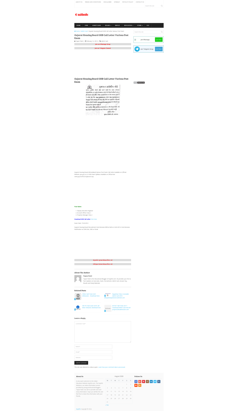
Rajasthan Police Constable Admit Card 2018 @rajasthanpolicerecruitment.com (116, 296)
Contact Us (140, 2)
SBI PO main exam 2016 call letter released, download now (91, 306)
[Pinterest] (143, 381)
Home (78, 25)
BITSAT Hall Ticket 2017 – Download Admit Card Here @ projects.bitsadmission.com (121, 307)
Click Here (94, 219)
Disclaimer (107, 2)
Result (117, 25)
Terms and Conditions (93, 2)
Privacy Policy (127, 2)
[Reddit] (136, 385)
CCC (148, 25)
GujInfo (78, 409)
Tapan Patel (79, 41)
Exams (107, 25)
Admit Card (96, 25)
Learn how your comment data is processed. (111, 367)
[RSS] (139, 385)
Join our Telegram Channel (103, 48)
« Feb (107, 405)
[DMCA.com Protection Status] (139, 83)
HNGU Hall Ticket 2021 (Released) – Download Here (91, 295)
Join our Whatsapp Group (102, 44)
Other (139, 25)
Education (128, 25)
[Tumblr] (158, 381)
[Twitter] (155, 381)
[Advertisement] (130, 15)
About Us (79, 2)
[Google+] (139, 381)
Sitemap (117, 2)
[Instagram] (147, 381)
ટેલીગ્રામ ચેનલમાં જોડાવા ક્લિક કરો (102, 264)
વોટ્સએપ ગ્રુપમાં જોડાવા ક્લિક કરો (102, 260)
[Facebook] (136, 381)
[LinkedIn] (151, 381)
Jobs (86, 25)
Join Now (158, 40)
